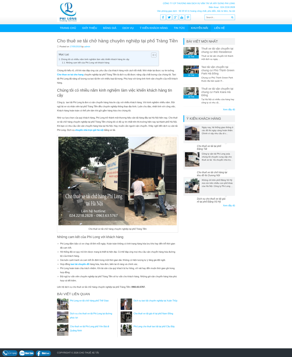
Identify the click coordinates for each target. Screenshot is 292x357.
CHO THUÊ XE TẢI (89, 352)
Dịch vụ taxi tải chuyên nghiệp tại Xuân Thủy (155, 300)
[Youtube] (181, 17)
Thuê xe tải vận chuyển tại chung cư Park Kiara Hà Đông (217, 92)
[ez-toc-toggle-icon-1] (152, 55)
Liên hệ (219, 27)
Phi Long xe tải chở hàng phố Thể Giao (89, 300)
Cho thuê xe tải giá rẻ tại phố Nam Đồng (153, 313)
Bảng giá (109, 27)
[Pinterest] (188, 17)
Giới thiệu (89, 27)
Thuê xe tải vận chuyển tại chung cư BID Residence (217, 50)
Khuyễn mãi (199, 27)
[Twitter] (169, 17)
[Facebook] (163, 17)
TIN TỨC (179, 27)
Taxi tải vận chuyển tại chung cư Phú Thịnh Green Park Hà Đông (217, 70)
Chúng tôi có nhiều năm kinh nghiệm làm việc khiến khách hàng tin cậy (95, 59)
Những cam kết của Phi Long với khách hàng (87, 63)
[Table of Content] (153, 55)
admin (87, 46)
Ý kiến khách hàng (154, 27)
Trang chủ (68, 27)
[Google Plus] (175, 17)
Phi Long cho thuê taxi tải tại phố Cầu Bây (154, 326)
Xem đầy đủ (229, 109)
